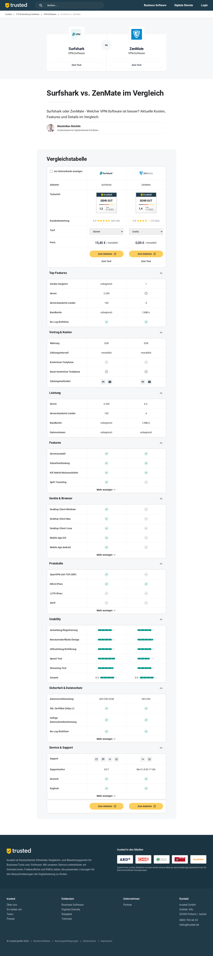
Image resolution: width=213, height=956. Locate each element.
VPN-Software (50, 14)
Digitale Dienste (183, 5)
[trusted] (16, 5)
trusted (8, 14)
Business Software (155, 5)
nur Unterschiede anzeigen (68, 171)
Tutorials (67, 918)
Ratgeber (67, 914)
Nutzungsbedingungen (66, 941)
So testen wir (14, 909)
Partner (127, 904)
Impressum (106, 941)
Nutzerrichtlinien (41, 941)
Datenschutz (89, 941)
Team (10, 914)
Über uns (12, 904)
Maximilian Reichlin (69, 126)
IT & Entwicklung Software (27, 14)
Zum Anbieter (105, 254)
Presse (10, 918)
